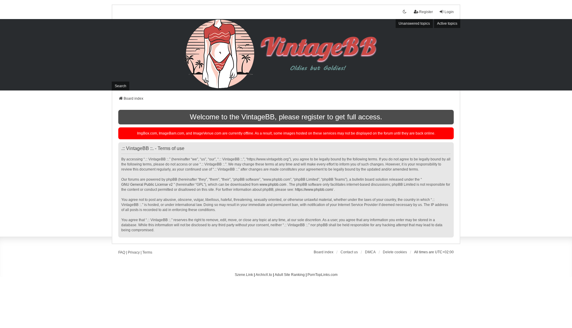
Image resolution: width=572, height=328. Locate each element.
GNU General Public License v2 (147, 184)
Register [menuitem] (426, 12)
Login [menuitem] (449, 12)
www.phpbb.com (272, 184)
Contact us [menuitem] (349, 252)
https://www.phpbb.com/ (314, 190)
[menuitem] (370, 252)
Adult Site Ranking (290, 275)
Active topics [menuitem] (447, 23)
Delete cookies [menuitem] (395, 252)
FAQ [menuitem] (121, 252)
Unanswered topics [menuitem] (414, 23)
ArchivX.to (264, 275)
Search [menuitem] (120, 86)
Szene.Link (244, 275)
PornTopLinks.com (322, 275)
